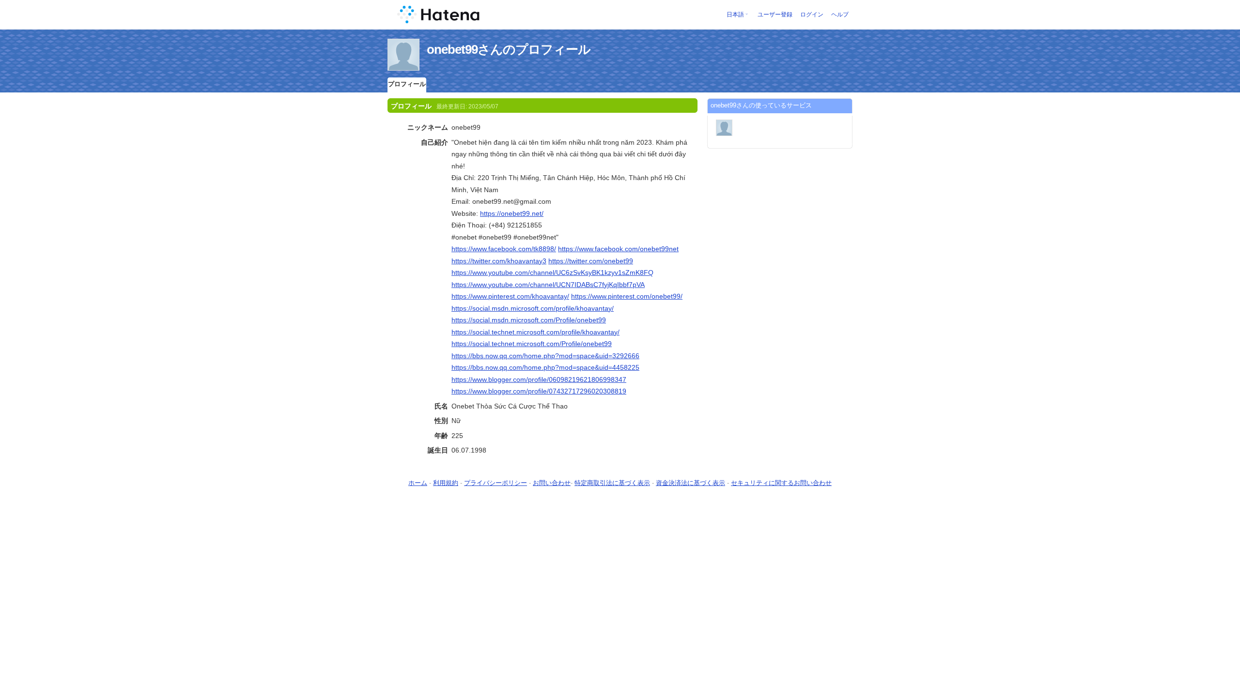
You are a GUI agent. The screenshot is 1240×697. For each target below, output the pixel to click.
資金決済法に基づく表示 (690, 482)
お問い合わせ (552, 482)
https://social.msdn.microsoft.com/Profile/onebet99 (528, 320)
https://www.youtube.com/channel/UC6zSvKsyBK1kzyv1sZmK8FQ (552, 272)
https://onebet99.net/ (511, 213)
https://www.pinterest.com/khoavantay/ (510, 296)
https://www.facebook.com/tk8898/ (503, 249)
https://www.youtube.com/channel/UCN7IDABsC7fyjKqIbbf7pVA (548, 284)
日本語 (735, 14)
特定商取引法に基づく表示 (612, 482)
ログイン (811, 14)
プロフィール (407, 84)
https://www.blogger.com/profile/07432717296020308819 (538, 391)
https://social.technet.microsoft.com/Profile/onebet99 (531, 344)
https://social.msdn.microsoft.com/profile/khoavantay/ (532, 308)
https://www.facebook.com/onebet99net (618, 249)
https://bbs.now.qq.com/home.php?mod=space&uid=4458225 (545, 367)
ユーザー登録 (775, 14)
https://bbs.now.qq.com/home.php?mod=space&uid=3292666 (545, 356)
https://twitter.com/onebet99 (590, 261)
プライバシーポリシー (495, 482)
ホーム (417, 482)
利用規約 (445, 482)
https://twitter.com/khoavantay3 (498, 261)
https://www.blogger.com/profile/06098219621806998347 (538, 379)
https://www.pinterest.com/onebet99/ (626, 296)
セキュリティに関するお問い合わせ (781, 482)
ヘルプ (840, 14)
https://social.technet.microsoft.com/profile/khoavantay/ (535, 332)
